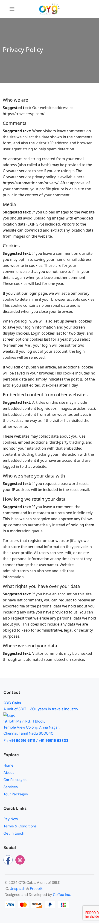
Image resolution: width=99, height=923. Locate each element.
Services (10, 786)
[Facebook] (8, 860)
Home (8, 765)
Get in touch (13, 833)
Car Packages (14, 779)
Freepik (36, 888)
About (8, 772)
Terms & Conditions (20, 826)
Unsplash (17, 888)
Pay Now (10, 818)
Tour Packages (15, 794)
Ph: (35, 740)
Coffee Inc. (62, 894)
